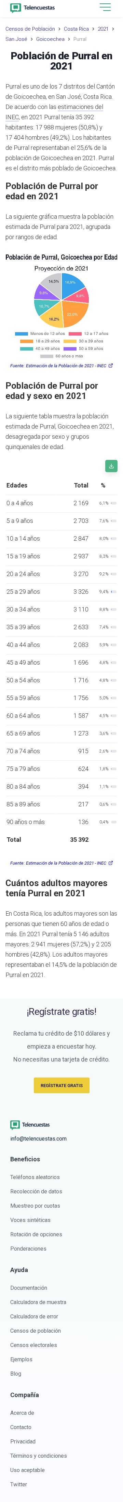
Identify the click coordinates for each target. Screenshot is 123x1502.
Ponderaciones (28, 1248)
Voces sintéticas (30, 1220)
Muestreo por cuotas (35, 1206)
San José (16, 39)
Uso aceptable (27, 1470)
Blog (15, 1374)
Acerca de (22, 1413)
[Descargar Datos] (111, 466)
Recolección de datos (36, 1191)
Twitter (18, 1484)
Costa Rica (76, 29)
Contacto (20, 1427)
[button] (105, 7)
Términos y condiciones (38, 1456)
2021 (103, 29)
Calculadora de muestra (38, 1302)
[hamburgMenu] (105, 7)
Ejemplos (21, 1359)
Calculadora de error (34, 1316)
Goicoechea (50, 39)
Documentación (28, 1288)
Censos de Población (30, 29)
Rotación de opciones (36, 1234)
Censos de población (35, 1331)
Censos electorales (33, 1345)
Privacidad (23, 1441)
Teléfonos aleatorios (35, 1177)
